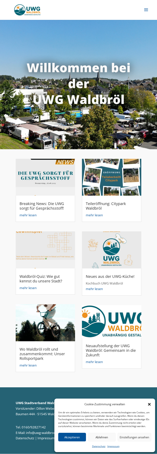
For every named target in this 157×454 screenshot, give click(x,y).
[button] (149, 404)
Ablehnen (102, 437)
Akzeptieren (72, 437)
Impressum (113, 446)
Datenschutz (98, 446)
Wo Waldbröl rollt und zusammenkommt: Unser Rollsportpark (42, 354)
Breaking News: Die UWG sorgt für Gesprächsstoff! (42, 206)
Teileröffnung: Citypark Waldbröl (106, 206)
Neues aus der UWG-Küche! (110, 276)
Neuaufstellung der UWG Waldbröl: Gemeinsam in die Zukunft (111, 350)
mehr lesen (28, 215)
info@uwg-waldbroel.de (43, 432)
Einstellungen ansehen (134, 437)
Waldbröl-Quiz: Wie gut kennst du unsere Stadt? (41, 279)
